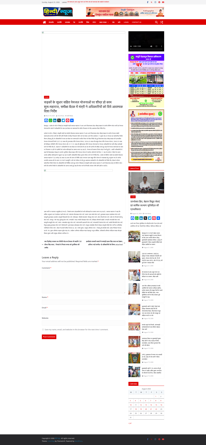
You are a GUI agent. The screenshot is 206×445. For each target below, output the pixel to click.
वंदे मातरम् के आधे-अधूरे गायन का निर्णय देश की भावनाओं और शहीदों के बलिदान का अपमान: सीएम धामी (151, 274)
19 (141, 409)
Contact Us (136, 22)
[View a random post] (161, 22)
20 (146, 409)
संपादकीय (51, 22)
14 (151, 405)
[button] (108, 22)
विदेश (87, 22)
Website (45, 318)
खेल (113, 22)
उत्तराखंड (67, 22)
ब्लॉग (119, 22)
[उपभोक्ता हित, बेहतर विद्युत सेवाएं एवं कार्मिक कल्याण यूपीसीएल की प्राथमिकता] (146, 183)
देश (74, 22)
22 (156, 409)
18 (136, 409)
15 (156, 405)
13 (146, 405)
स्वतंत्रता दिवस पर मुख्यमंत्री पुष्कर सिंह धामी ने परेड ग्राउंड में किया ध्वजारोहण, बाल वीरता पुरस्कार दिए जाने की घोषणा (151, 341)
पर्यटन (94, 22)
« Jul (129, 423)
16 (161, 405)
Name (45, 297)
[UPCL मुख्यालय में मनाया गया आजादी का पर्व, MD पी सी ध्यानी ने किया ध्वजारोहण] (134, 358)
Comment (46, 268)
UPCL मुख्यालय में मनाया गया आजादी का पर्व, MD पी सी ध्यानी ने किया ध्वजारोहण (152, 357)
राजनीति (59, 22)
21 (151, 409)
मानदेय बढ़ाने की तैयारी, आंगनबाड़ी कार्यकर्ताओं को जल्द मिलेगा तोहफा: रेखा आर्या (151, 327)
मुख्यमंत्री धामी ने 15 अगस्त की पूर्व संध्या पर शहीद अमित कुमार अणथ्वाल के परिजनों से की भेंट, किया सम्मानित (151, 370)
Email (45, 307)
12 (141, 405)
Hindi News (61, 116)
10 (131, 405)
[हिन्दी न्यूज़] (44, 22)
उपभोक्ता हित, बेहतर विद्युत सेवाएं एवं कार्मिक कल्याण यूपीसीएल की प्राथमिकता (145, 205)
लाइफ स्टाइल (103, 22)
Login (126, 22)
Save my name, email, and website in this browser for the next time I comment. (76, 329)
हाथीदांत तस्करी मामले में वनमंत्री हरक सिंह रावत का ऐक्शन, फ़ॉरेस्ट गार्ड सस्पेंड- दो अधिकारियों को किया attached (104, 243)
